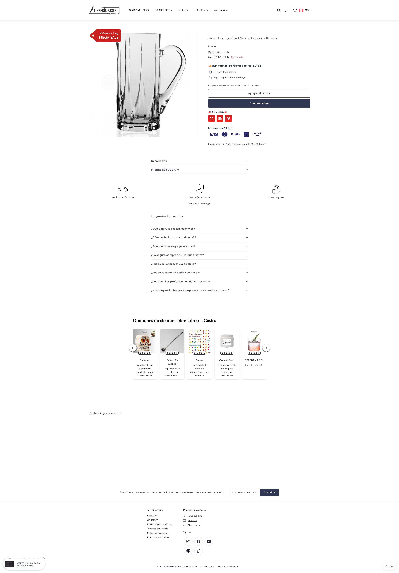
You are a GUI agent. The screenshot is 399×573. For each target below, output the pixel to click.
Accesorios (221, 10)
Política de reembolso (158, 533)
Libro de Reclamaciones (159, 537)
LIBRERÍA (200, 10)
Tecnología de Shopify (227, 566)
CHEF (182, 10)
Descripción (159, 161)
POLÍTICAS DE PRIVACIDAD (160, 524)
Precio (212, 46)
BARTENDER (162, 10)
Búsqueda (152, 515)
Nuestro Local (207, 566)
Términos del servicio (157, 528)
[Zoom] (143, 82)
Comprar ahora (259, 103)
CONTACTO (152, 520)
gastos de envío (219, 85)
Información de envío (165, 169)
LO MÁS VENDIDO (138, 10)
